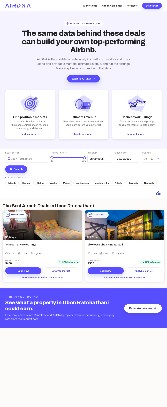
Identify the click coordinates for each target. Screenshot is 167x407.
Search (16, 169)
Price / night (59, 153)
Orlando (12, 183)
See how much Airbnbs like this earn (42, 277)
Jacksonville (102, 183)
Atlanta (118, 183)
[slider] (51, 157)
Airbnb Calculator (112, 5)
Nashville (149, 183)
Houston (26, 183)
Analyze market (61, 270)
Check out (121, 153)
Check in (92, 153)
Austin (53, 183)
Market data (90, 5)
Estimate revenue (143, 308)
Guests (146, 153)
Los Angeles (82, 183)
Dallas (40, 183)
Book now (23, 270)
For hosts (132, 5)
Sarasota (133, 183)
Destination (12, 153)
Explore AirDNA (83, 79)
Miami (66, 183)
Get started (152, 5)
